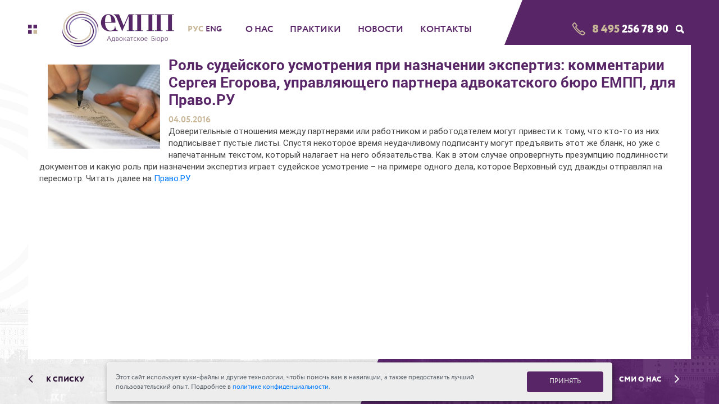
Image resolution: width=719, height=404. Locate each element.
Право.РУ (172, 178)
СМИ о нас (641, 379)
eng (214, 29)
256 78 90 (630, 28)
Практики (315, 29)
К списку (64, 379)
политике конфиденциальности (281, 387)
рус (195, 28)
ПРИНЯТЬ (565, 381)
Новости (380, 29)
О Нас (259, 29)
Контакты (446, 29)
